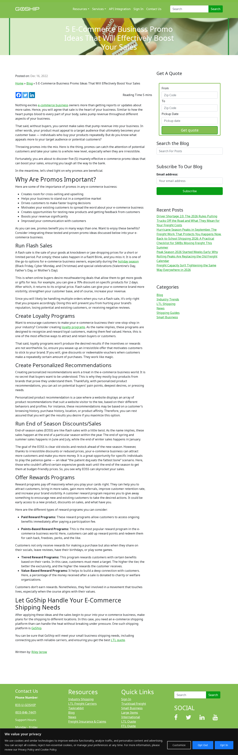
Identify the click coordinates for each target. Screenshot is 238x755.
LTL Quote (128, 721)
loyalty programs (73, 327)
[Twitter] (25, 95)
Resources (80, 9)
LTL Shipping (166, 304)
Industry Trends (168, 299)
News (161, 308)
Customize (179, 745)
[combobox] (190, 95)
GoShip (36, 628)
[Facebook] (19, 95)
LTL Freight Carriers (82, 704)
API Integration (120, 9)
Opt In (224, 745)
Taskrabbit (76, 708)
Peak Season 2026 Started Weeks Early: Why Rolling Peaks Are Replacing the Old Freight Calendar (187, 256)
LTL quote (118, 640)
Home (19, 83)
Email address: (167, 174)
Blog (29, 83)
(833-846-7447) (25, 712)
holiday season (128, 261)
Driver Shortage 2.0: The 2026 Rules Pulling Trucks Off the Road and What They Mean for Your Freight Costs (188, 220)
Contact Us (153, 9)
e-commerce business (53, 105)
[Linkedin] (32, 95)
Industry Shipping (81, 699)
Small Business (167, 317)
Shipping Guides (168, 313)
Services (98, 9)
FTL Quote (128, 726)
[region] (119, 741)
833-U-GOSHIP (25, 705)
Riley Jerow (39, 652)
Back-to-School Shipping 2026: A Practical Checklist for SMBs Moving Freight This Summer (185, 242)
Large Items (129, 713)
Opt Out (203, 745)
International (130, 717)
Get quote (190, 130)
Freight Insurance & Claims (87, 721)
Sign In (138, 9)
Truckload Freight (133, 704)
